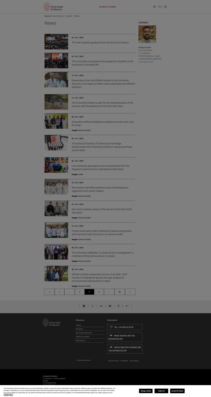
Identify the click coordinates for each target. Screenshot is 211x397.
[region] (105, 391)
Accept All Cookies (177, 391)
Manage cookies (146, 391)
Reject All (161, 391)
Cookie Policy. (8, 395)
